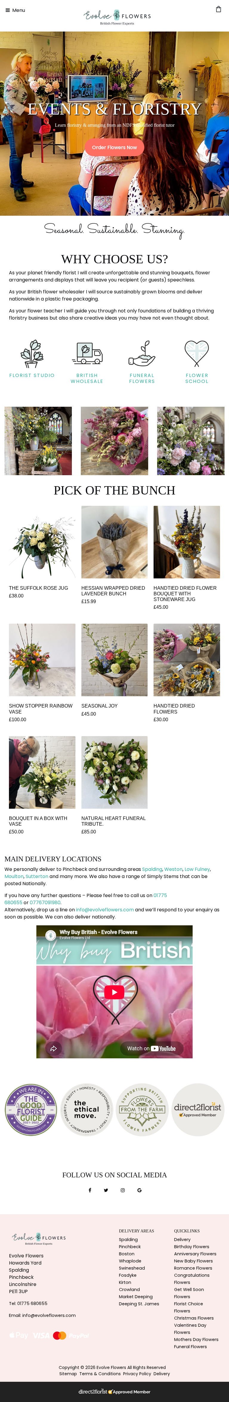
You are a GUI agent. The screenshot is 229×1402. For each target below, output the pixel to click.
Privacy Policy (137, 1374)
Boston (126, 1254)
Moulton (14, 876)
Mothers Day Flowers (196, 1339)
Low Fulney (197, 869)
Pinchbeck (130, 1247)
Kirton (125, 1282)
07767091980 (45, 902)
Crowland (129, 1290)
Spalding (152, 869)
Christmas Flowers (194, 1318)
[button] (90, 1190)
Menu (18, 10)
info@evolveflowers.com (105, 909)
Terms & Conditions (100, 1374)
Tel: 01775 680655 (28, 1303)
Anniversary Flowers (195, 1254)
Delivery (182, 1240)
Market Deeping (136, 1297)
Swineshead (132, 1268)
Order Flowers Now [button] (114, 157)
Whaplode (130, 1261)
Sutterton (37, 876)
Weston (173, 869)
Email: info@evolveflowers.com (42, 1315)
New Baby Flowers (193, 1261)
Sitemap (68, 1374)
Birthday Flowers (191, 1247)
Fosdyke (128, 1275)
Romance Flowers (193, 1268)
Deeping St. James (139, 1304)
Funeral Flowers (190, 1347)
